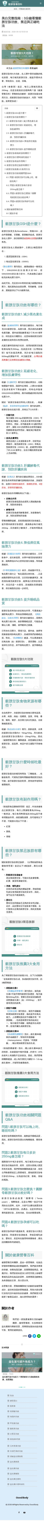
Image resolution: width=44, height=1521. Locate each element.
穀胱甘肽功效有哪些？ (17, 117)
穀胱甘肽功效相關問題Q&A (19, 173)
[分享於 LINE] (39, 1336)
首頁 (15, 9)
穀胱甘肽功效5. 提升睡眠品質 (23, 149)
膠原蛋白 (13, 1401)
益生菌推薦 (14, 1462)
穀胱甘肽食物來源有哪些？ (19, 153)
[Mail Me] (24, 1512)
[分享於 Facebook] (30, 1336)
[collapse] (37, 108)
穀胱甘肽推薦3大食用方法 (18, 169)
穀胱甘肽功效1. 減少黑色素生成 (23, 121)
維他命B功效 (15, 1439)
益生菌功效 (14, 1468)
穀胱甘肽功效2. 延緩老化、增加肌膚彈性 (23, 127)
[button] (19, 1387)
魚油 (12, 1395)
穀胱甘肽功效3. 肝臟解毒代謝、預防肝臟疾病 (22, 135)
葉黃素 (12, 1406)
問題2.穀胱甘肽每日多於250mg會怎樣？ (21, 187)
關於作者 (14, 213)
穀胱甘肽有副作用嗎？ (17, 161)
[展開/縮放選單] (40, 3)
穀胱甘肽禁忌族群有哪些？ (19, 165)
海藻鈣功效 (14, 1417)
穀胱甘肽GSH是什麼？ (16, 113)
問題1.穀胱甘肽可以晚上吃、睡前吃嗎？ (23, 179)
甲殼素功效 (14, 1423)
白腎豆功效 (14, 1434)
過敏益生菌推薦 (16, 1456)
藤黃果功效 (14, 1429)
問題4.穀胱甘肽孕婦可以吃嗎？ (22, 203)
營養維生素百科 (24, 9)
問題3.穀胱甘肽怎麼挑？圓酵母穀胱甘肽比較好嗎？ (23, 195)
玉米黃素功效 (15, 1446)
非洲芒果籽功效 (16, 1451)
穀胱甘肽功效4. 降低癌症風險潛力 (23, 143)
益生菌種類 (14, 1474)
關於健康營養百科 (15, 209)
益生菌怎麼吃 (15, 1479)
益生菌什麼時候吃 (17, 1484)
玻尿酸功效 (14, 1411)
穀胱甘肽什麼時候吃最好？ (19, 157)
